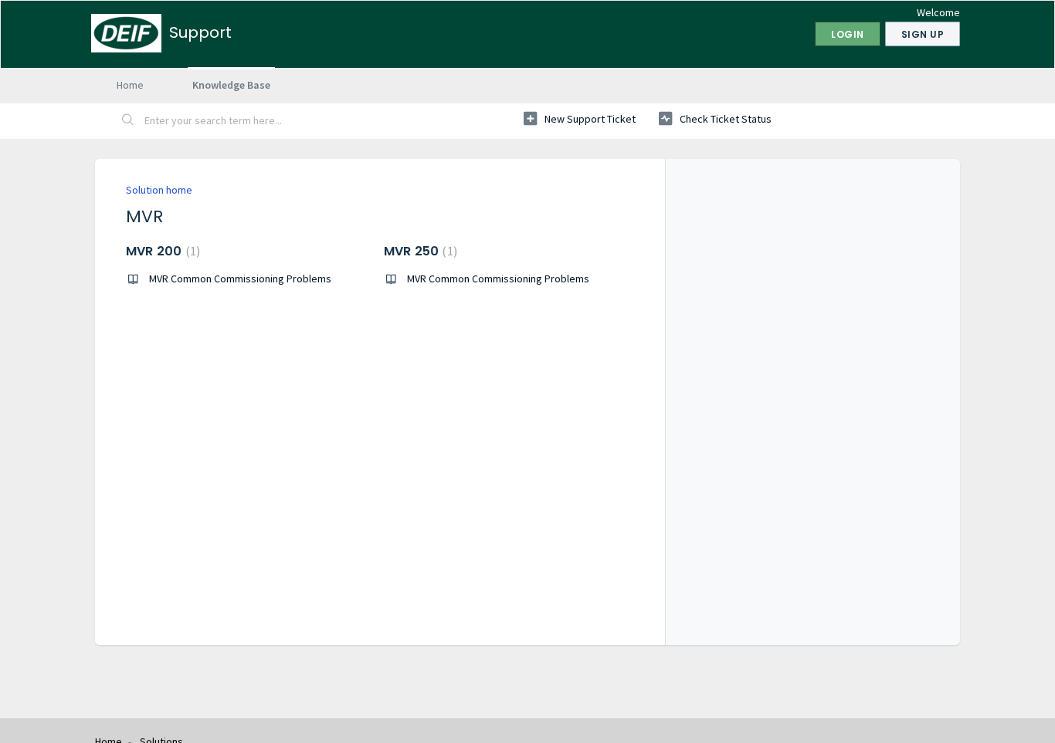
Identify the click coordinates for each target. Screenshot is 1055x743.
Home (130, 85)
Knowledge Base (231, 85)
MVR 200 (161, 251)
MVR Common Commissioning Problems (240, 278)
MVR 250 (418, 251)
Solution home (159, 190)
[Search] (128, 121)
